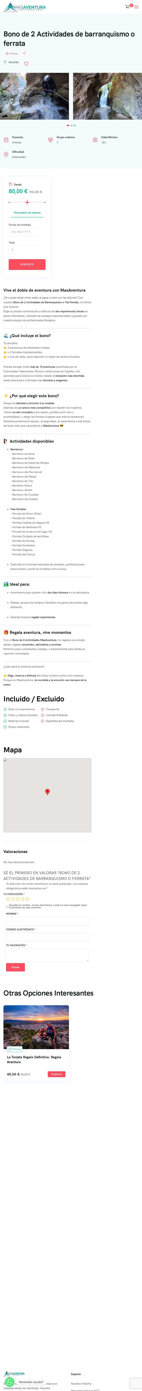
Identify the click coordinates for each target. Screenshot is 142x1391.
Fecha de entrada (20, 225)
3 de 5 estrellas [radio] (18, 899)
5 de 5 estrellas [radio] (27, 899)
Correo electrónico (21, 929)
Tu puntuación (14, 894)
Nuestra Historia (81, 1383)
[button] (68, 125)
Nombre (12, 913)
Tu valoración (16, 945)
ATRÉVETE (27, 264)
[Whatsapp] (9, 1382)
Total (12, 242)
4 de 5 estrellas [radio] (23, 899)
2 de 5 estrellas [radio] (13, 899)
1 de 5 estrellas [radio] (8, 899)
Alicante (13, 62)
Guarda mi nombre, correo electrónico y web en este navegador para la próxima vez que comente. (48, 906)
